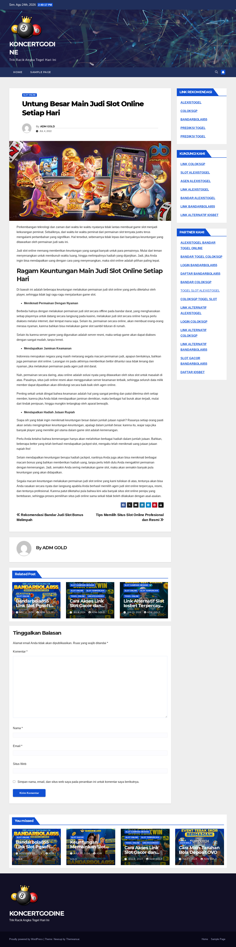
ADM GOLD (47, 126)
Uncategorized (96, 596)
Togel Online (78, 596)
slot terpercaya (95, 591)
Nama (18, 728)
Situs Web (19, 763)
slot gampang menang (82, 585)
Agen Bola (185, 843)
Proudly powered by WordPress (26, 939)
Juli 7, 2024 (190, 859)
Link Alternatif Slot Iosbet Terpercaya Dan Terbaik (144, 605)
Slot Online (29, 95)
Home (17, 72)
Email (17, 746)
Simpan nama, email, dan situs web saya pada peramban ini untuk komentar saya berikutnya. (78, 781)
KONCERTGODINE (36, 913)
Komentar (20, 651)
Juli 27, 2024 (82, 853)
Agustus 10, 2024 (31, 853)
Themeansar (72, 939)
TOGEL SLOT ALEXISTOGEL (200, 290)
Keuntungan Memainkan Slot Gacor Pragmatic (88, 846)
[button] (216, 72)
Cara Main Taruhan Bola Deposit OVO (199, 850)
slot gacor (77, 837)
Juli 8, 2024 (136, 859)
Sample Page (40, 72)
